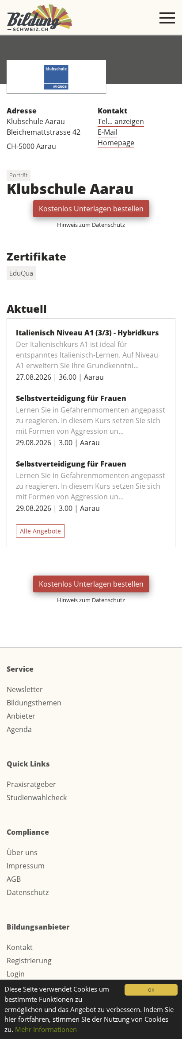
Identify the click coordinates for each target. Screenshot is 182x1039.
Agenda (19, 729)
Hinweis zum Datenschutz (91, 225)
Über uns (22, 852)
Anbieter (21, 716)
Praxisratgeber (31, 784)
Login (16, 974)
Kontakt (20, 947)
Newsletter (25, 689)
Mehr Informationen (46, 1029)
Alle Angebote (40, 531)
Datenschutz (28, 892)
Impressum (26, 866)
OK (151, 990)
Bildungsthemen (34, 703)
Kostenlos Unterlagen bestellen (91, 209)
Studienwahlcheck (37, 797)
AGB (14, 879)
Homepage (116, 143)
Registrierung (29, 960)
